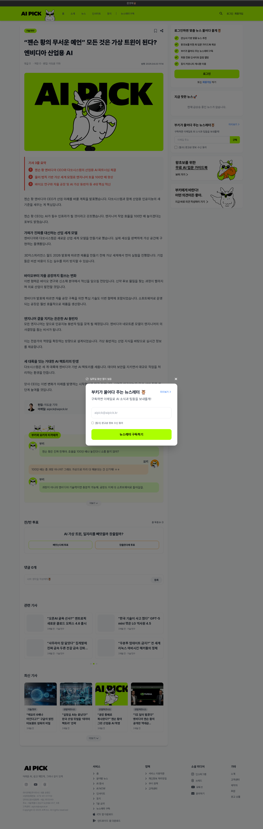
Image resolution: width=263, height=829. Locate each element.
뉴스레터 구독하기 (131, 434)
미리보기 (164, 391)
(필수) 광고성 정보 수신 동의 (109, 423)
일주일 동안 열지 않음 (100, 379)
